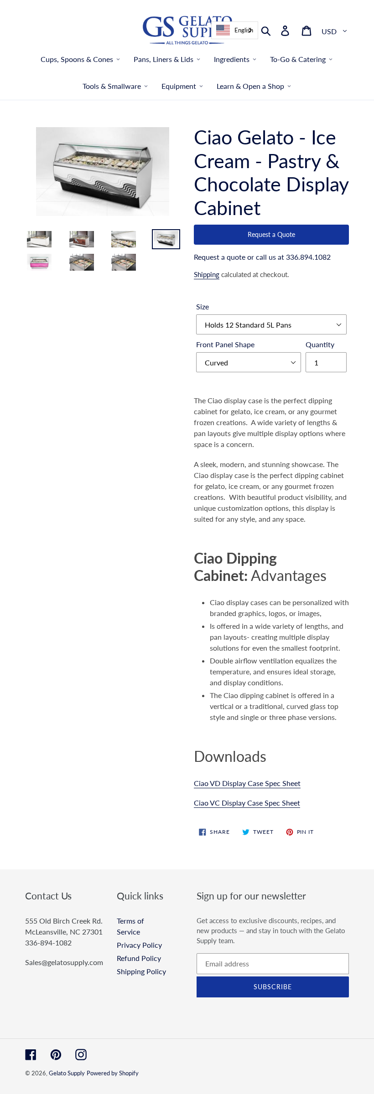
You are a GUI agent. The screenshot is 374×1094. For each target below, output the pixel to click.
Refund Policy (139, 958)
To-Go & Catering (298, 59)
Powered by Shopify (113, 1073)
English (243, 30)
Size (202, 306)
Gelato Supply (67, 1073)
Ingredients (231, 59)
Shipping (206, 274)
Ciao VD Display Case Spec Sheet (247, 783)
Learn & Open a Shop (250, 86)
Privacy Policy (139, 944)
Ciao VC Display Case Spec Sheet (247, 802)
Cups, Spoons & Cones (77, 59)
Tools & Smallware (112, 86)
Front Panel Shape (225, 344)
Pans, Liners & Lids (163, 59)
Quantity (320, 344)
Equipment (178, 86)
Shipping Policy (141, 971)
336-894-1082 (48, 942)
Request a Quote (271, 234)
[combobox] (234, 30)
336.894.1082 (308, 256)
